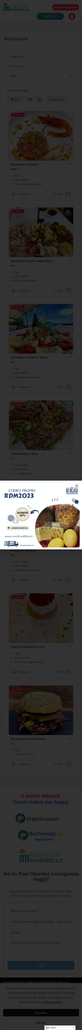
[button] (76, 485)
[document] (41, 515)
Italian (52, 1027)
